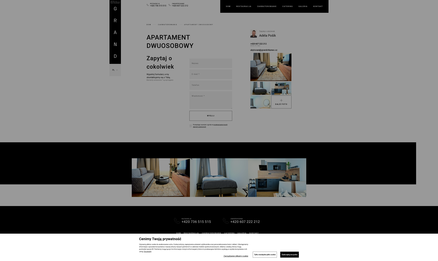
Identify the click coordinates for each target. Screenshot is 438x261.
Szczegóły (147, 251)
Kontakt (318, 6)
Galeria (303, 6)
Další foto (281, 104)
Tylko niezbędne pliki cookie (265, 255)
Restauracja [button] (243, 6)
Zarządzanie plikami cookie (236, 256)
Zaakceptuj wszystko (290, 255)
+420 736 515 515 (158, 5)
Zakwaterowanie (267, 6)
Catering (287, 6)
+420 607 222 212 (180, 5)
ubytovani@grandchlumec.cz (263, 50)
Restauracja (191, 233)
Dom (228, 6)
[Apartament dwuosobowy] (270, 67)
